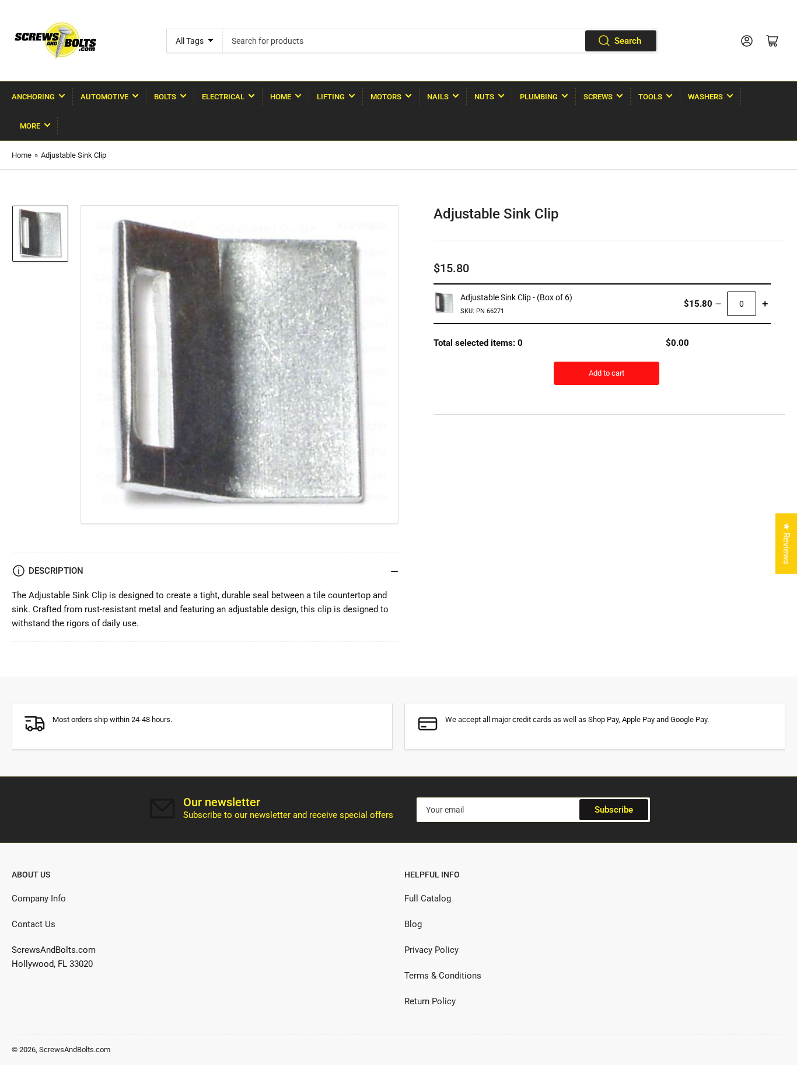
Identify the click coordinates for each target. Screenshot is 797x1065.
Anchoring (33, 96)
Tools (650, 96)
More (30, 126)
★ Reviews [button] (786, 543)
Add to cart (606, 373)
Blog (413, 924)
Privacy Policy (431, 950)
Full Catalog (427, 898)
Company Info (39, 898)
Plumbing (539, 96)
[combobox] (441, 41)
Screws (598, 96)
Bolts (165, 96)
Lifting (331, 96)
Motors (385, 96)
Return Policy (430, 1001)
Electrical (223, 96)
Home (280, 96)
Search (627, 41)
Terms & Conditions (442, 975)
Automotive (104, 96)
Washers (705, 96)
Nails (438, 96)
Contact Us (33, 924)
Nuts (484, 96)
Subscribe (614, 809)
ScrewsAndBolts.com (74, 1049)
